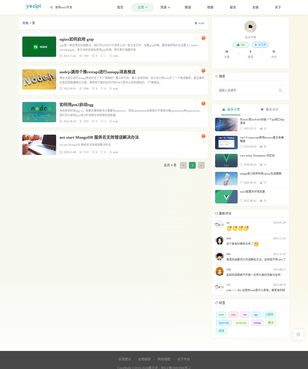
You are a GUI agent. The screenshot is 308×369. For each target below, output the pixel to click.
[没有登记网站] (219, 224)
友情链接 (144, 359)
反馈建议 (124, 359)
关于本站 (183, 359)
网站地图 (164, 359)
